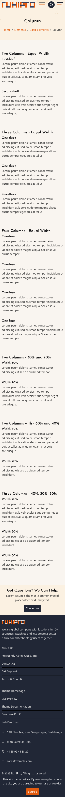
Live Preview (9, 699)
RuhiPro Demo (11, 722)
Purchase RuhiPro (13, 714)
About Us (7, 648)
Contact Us (9, 663)
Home (6, 30)
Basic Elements (39, 30)
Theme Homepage (13, 691)
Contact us (32, 608)
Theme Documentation (16, 706)
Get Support (9, 671)
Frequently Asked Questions (19, 656)
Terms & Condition (13, 679)
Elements (20, 30)
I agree (32, 791)
